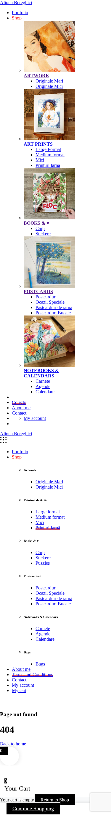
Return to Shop (55, 799)
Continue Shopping (33, 808)
